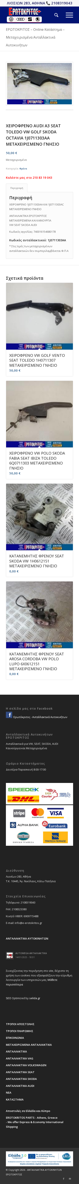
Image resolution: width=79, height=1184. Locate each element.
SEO (8, 998)
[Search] (52, 15)
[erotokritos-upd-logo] (33, 15)
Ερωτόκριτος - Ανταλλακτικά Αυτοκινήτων (40, 717)
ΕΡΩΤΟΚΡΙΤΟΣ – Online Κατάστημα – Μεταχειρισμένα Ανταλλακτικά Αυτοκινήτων (35, 37)
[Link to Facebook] (63, 1179)
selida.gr (34, 998)
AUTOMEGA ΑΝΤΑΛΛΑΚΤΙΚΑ (31, 953)
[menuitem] (52, 15)
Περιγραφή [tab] (16, 187)
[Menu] (65, 15)
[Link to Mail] (70, 1179)
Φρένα (23, 168)
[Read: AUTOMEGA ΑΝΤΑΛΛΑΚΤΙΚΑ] (9, 955)
